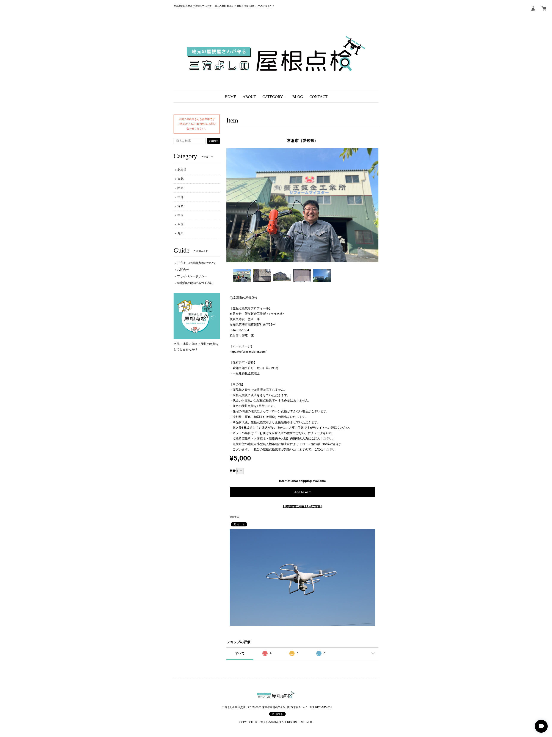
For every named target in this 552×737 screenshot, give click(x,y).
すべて (240, 653)
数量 (233, 471)
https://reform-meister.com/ (248, 351)
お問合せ (183, 269)
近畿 (180, 206)
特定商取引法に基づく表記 (195, 283)
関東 (180, 188)
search (213, 140)
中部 (180, 197)
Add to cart (302, 492)
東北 (180, 178)
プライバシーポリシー (192, 276)
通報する (234, 516)
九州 (180, 233)
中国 (180, 215)
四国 (180, 224)
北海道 (182, 169)
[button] (274, 96)
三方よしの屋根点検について (196, 263)
